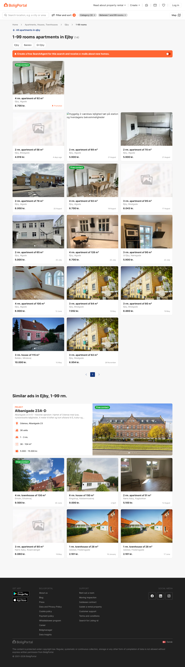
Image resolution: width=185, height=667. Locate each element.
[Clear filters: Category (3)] (94, 15)
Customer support (87, 611)
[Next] (99, 374)
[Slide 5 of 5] (96, 143)
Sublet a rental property (90, 606)
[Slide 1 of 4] (36, 92)
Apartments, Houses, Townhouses (41, 24)
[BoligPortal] (15, 5)
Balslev (28, 45)
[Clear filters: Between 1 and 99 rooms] (125, 15)
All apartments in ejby (28, 30)
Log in (175, 5)
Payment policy (46, 616)
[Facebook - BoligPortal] (152, 596)
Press (41, 602)
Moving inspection (87, 597)
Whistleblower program (50, 620)
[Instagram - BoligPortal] (169, 596)
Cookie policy (45, 611)
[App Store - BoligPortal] (20, 599)
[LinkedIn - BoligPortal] (160, 596)
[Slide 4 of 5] (94, 143)
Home (15, 24)
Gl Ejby (40, 45)
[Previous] (86, 374)
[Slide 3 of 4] (39, 92)
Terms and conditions (89, 616)
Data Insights (45, 634)
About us (43, 593)
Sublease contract (87, 602)
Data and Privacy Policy (50, 606)
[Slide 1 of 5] (89, 143)
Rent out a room (86, 593)
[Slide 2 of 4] (37, 92)
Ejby (67, 24)
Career (42, 625)
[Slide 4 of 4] (41, 92)
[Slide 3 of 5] (92, 143)
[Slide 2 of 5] (91, 143)
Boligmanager (45, 630)
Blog (41, 597)
